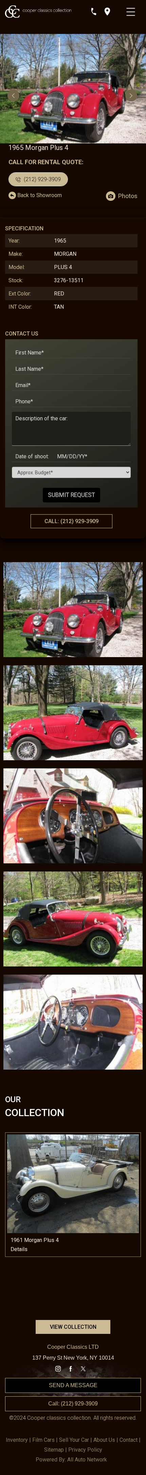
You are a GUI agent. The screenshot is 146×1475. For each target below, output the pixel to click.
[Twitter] (83, 1369)
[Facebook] (70, 1369)
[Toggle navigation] (131, 10)
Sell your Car (74, 1440)
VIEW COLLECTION (73, 1327)
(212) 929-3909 (41, 179)
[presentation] (14, 95)
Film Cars (43, 1440)
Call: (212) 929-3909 (73, 1403)
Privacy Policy (85, 1450)
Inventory (17, 1440)
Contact (129, 1440)
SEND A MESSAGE (73, 1385)
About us (104, 1440)
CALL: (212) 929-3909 (71, 521)
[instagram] (58, 1369)
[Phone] (93, 11)
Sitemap (54, 1450)
